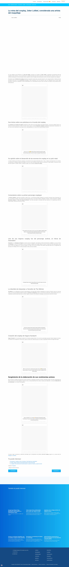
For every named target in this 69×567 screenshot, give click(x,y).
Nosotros (49, 550)
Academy (48, 552)
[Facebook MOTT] (13, 556)
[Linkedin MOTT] (18, 556)
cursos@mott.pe (14, 553)
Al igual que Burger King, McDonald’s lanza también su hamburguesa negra (14, 511)
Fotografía (20, 4)
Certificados (49, 554)
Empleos (58, 1)
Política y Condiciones (42, 564)
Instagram (10, 455)
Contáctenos (49, 560)
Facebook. (14, 455)
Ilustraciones (28, 4)
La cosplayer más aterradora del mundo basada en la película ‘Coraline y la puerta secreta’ (26, 463)
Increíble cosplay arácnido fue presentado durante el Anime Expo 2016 (22, 462)
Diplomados (39, 1)
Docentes (54, 1)
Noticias (63, 1)
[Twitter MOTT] (15, 556)
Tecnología (34, 4)
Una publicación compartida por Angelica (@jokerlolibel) (30, 118)
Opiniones (49, 556)
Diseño (24, 4)
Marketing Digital (14, 4)
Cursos (34, 1)
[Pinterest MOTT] (20, 556)
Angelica (33, 154)
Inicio (9, 4)
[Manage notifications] (1, 565)
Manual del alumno (34, 564)
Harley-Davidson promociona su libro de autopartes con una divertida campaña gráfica (52, 537)
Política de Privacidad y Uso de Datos (52, 564)
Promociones (46, 1)
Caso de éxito (49, 558)
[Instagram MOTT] (23, 556)
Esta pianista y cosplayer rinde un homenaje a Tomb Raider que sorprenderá (23, 461)
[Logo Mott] (5, 1)
